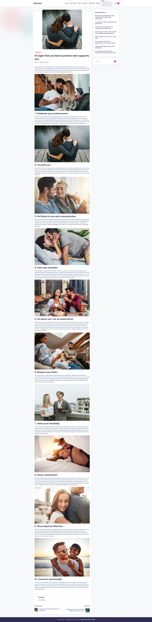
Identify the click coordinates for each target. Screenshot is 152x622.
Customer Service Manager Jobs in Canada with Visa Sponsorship (104, 27)
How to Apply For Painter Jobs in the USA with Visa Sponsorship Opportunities (105, 32)
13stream (37, 3)
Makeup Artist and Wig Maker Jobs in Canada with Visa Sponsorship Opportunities (104, 17)
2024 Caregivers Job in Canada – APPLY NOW (105, 37)
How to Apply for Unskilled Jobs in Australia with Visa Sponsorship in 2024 (105, 52)
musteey (41, 597)
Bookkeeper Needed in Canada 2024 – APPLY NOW (105, 47)
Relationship (38, 52)
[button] (41, 600)
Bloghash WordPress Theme (88, 619)
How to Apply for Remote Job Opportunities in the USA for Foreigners (105, 42)
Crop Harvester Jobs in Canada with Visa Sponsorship (105, 22)
